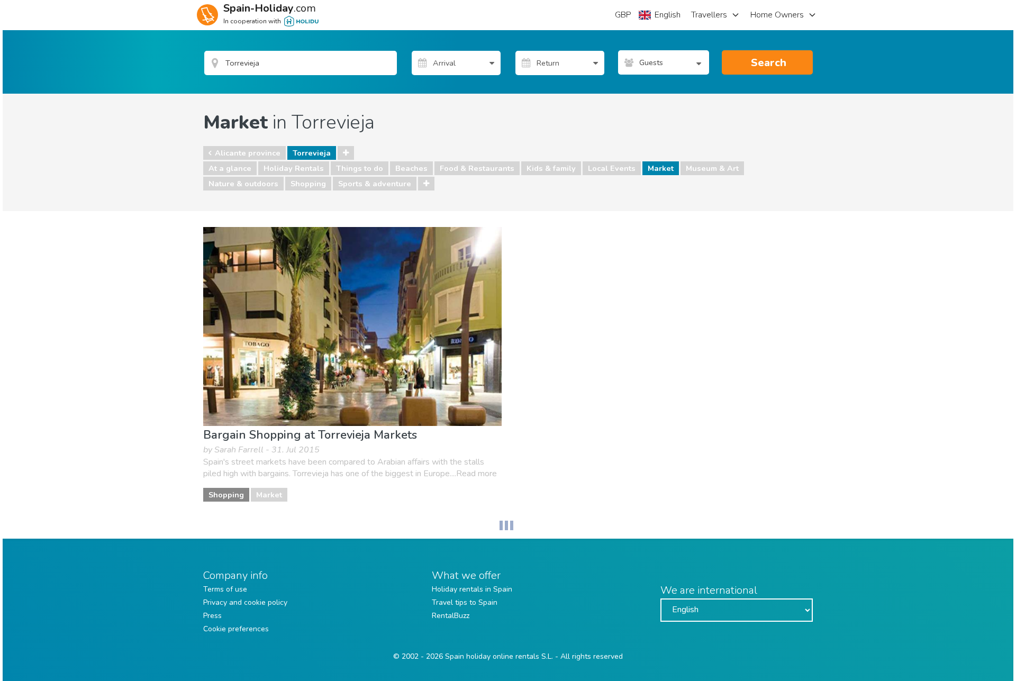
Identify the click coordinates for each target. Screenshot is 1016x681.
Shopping (308, 183)
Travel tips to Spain (464, 602)
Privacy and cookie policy (245, 602)
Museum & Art (712, 168)
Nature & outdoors (243, 183)
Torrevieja (312, 153)
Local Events (612, 168)
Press (212, 616)
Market (661, 168)
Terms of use (225, 589)
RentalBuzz (450, 616)
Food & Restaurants (477, 168)
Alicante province (247, 153)
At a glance (229, 168)
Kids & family (551, 168)
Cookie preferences (236, 629)
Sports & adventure (374, 183)
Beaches (411, 168)
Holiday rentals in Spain (472, 589)
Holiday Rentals (294, 168)
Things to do (359, 168)
